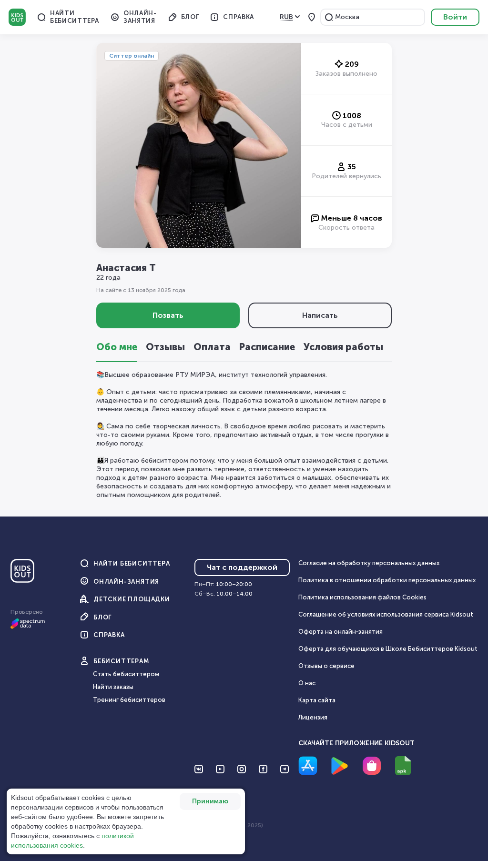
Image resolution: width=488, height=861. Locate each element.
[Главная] (22, 574)
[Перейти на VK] (198, 769)
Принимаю (210, 801)
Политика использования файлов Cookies (362, 597)
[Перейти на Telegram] (284, 769)
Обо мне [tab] (116, 347)
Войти (455, 16)
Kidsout (17, 17)
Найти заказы (113, 686)
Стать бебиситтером (126, 674)
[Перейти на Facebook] (263, 769)
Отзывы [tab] (165, 347)
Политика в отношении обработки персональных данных (387, 580)
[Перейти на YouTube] (220, 769)
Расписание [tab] (267, 347)
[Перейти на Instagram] (241, 769)
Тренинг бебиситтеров (129, 699)
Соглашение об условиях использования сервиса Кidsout (385, 614)
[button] (329, 17)
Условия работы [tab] (343, 347)
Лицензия (312, 717)
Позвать (167, 315)
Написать (320, 315)
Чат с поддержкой (242, 567)
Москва (347, 17)
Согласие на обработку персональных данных (368, 563)
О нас (306, 683)
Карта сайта (317, 700)
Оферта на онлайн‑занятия (340, 631)
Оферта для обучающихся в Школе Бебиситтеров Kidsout (388, 648)
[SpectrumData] (27, 627)
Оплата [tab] (212, 347)
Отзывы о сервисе (326, 665)
